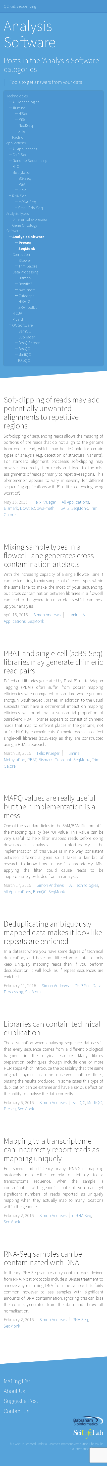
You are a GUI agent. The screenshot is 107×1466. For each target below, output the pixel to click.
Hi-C (15, 166)
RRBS (22, 189)
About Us (14, 1391)
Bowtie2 (25, 283)
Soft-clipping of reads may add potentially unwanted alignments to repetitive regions (52, 413)
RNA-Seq (19, 195)
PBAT (23, 184)
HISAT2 (24, 301)
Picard (17, 319)
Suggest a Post (21, 1401)
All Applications (24, 148)
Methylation (21, 172)
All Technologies (25, 101)
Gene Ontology (24, 225)
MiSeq (24, 119)
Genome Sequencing (29, 160)
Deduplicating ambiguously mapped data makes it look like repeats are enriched (53, 932)
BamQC (24, 331)
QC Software (22, 325)
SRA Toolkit (27, 307)
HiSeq (23, 113)
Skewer (25, 260)
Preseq (25, 242)
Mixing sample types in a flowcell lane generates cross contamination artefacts (49, 555)
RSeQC (24, 360)
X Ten (22, 131)
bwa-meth (27, 289)
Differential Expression (30, 219)
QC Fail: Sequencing (20, 6)
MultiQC (24, 354)
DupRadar (26, 336)
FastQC (24, 348)
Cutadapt (26, 295)
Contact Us (16, 1411)
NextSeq (26, 125)
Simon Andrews (47, 615)
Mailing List (17, 1381)
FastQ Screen (29, 342)
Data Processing (25, 271)
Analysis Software (28, 236)
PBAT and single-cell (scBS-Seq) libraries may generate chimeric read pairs (53, 662)
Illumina (18, 107)
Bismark (25, 277)
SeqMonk (26, 248)
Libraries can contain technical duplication (52, 1028)
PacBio (17, 137)
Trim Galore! (28, 266)
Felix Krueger (44, 502)
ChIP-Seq (19, 154)
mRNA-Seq (27, 201)
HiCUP (17, 313)
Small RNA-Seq (30, 207)
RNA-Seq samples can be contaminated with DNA (43, 1258)
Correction (21, 254)
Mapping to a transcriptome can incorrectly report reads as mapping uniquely (51, 1149)
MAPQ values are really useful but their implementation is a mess (49, 806)
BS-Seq (25, 178)
